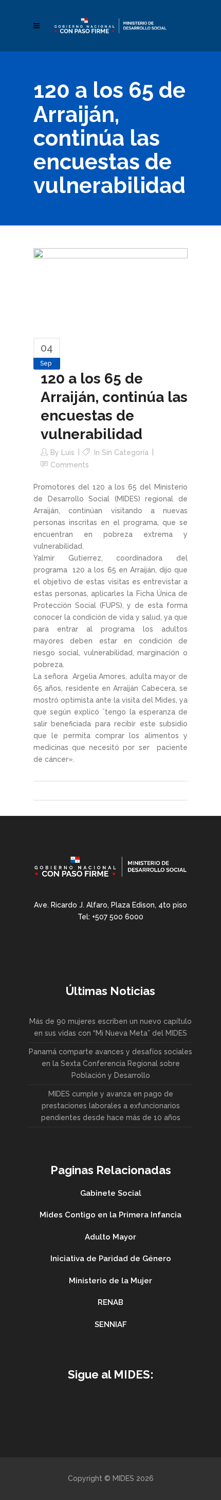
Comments (69, 465)
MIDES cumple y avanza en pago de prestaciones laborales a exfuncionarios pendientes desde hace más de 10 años (110, 1106)
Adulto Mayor (110, 1237)
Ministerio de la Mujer (110, 1280)
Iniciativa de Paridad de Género (110, 1258)
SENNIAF (111, 1324)
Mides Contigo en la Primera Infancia (110, 1214)
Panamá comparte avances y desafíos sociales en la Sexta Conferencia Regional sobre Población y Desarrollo (110, 1063)
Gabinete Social (110, 1193)
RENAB (110, 1302)
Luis (68, 452)
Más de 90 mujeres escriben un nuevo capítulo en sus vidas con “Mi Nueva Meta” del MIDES (110, 1027)
